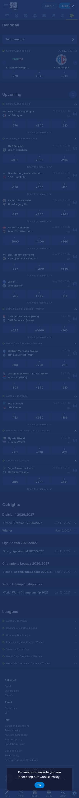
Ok (39, 785)
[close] (73, 6)
